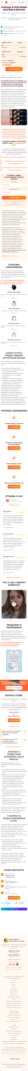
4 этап (13, 346)
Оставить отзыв (14, 505)
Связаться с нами (14, 897)
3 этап (13, 329)
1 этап (13, 298)
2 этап (13, 313)
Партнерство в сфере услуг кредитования (14, 1043)
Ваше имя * (14, 181)
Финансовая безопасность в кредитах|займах (14, 1041)
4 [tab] (14, 620)
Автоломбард (13, 991)
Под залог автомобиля (14, 1017)
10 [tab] (20, 676)
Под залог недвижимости (13, 978)
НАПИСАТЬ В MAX (15, 909)
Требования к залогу (14, 1027)
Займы (13, 999)
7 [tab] (15, 676)
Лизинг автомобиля (14, 1013)
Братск (14, 2)
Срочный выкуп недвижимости (14, 1001)
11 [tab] (22, 676)
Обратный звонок (14, 720)
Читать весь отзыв (8, 527)
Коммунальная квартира (13, 997)
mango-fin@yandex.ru (14, 716)
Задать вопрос (14, 726)
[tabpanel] (14, 604)
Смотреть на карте (14, 961)
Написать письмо (14, 956)
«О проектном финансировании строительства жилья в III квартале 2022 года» (13, 250)
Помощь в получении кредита (13, 1003)
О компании (14, 1029)
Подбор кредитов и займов (16, 940)
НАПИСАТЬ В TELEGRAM (8, 903)
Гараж (13, 980)
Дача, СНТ (13, 982)
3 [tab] (13, 620)
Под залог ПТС (14, 1019)
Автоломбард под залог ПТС (14, 1021)
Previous (8, 620)
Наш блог (14, 1037)
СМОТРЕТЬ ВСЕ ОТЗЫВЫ (13, 577)
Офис (13, 987)
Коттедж (13, 984)
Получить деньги (14, 69)
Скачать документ (14, 427)
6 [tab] (18, 620)
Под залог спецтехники (14, 1015)
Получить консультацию (14, 687)
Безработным (13, 995)
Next (20, 620)
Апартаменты (13, 993)
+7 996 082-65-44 (10, 877)
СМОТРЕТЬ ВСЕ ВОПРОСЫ (13, 747)
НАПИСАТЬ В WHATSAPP (22, 903)
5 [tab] (16, 620)
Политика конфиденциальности (14, 1031)
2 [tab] (11, 620)
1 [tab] (9, 620)
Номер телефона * (14, 189)
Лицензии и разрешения (14, 1033)
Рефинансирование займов (14, 1007)
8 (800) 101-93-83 (14, 712)
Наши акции (14, 1039)
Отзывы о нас (14, 1035)
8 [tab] (17, 676)
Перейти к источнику (8, 256)
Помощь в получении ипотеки (13, 1005)
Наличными (14, 989)
